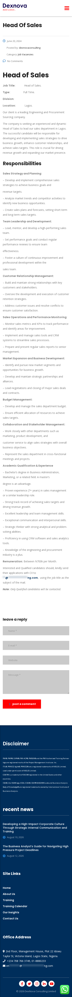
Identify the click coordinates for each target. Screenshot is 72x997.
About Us (9, 894)
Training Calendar (15, 906)
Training (8, 900)
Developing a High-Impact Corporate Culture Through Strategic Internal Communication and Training (35, 827)
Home (7, 888)
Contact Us (10, 918)
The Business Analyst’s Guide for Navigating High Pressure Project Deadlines (35, 848)
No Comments (15, 61)
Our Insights (11, 912)
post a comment (24, 704)
